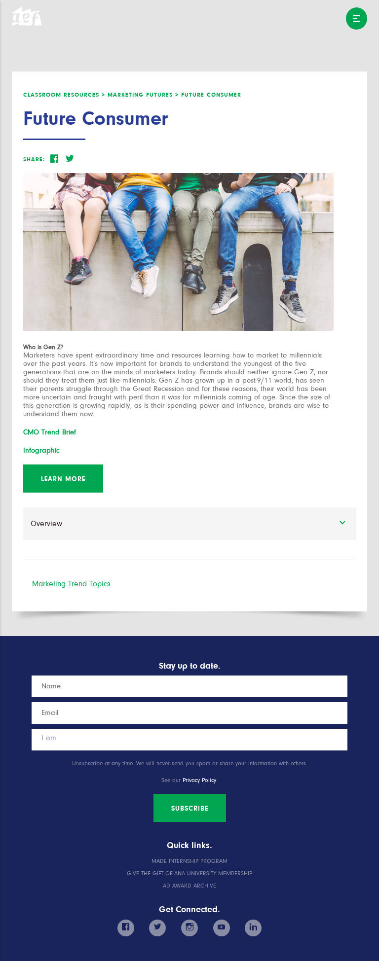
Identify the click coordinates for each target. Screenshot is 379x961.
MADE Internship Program (189, 861)
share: (34, 159)
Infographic (41, 450)
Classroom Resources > (64, 94)
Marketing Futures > (143, 94)
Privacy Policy (199, 780)
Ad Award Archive (189, 886)
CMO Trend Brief (49, 432)
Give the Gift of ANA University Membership (189, 873)
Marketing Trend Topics (71, 583)
